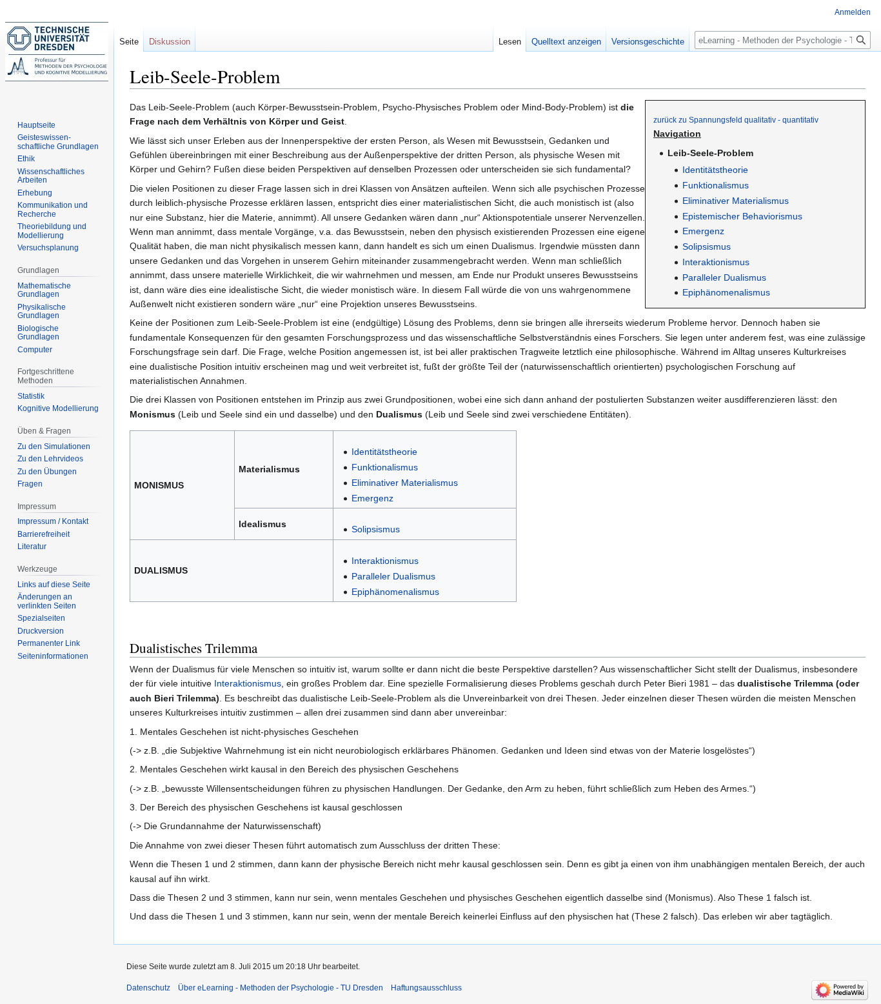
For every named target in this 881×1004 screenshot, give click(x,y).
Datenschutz (148, 987)
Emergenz (703, 231)
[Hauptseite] (56, 51)
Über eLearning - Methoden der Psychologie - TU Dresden (280, 987)
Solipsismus (706, 246)
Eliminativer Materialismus (735, 201)
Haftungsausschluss (426, 987)
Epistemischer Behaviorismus (742, 216)
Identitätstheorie (715, 170)
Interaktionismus (715, 262)
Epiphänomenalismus (726, 292)
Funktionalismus (715, 185)
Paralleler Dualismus (724, 277)
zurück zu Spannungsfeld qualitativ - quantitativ (735, 119)
